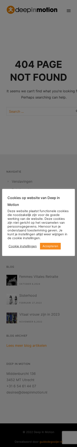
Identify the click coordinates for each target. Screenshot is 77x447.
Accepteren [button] (50, 246)
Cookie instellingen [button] (23, 246)
